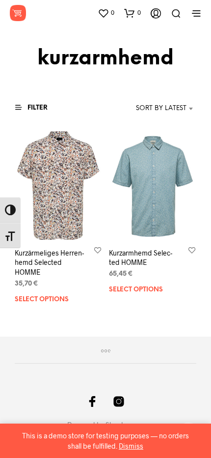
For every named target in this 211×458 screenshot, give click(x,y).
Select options (42, 299)
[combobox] (151, 108)
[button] (106, 13)
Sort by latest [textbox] (161, 108)
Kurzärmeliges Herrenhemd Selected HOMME (49, 262)
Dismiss (131, 446)
